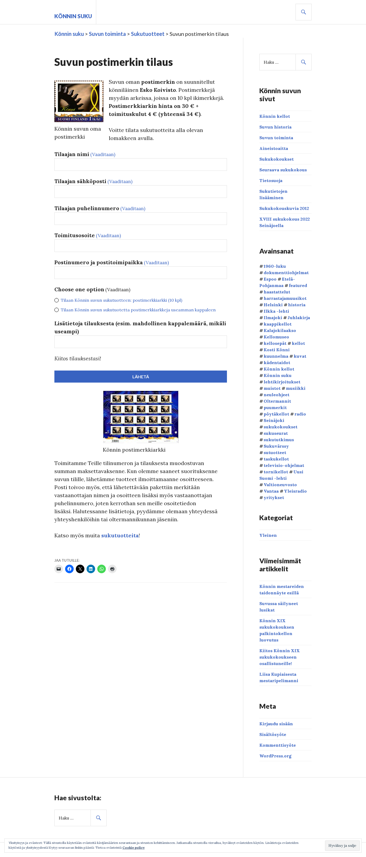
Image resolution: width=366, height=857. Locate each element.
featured (298, 285)
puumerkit (275, 407)
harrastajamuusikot (285, 298)
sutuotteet (275, 452)
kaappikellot (278, 324)
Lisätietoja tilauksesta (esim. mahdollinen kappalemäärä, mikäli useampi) (140, 327)
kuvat (300, 356)
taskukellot (276, 459)
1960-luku (275, 266)
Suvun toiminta (276, 137)
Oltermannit (277, 401)
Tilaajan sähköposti (93, 181)
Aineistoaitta (273, 148)
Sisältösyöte (272, 734)
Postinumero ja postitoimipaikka (111, 262)
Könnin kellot (274, 116)
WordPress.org (275, 755)
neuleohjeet (276, 394)
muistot (272, 388)
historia (296, 304)
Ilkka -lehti (276, 311)
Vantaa (271, 491)
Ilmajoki (273, 317)
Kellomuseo (276, 336)
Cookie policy (133, 847)
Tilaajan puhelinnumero (99, 208)
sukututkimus (279, 439)
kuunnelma (276, 356)
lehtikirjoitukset (282, 381)
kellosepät (275, 343)
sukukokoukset (280, 426)
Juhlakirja (298, 317)
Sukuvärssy (276, 446)
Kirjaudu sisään (276, 723)
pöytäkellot (276, 414)
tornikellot (276, 471)
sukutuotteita (120, 535)
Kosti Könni (277, 349)
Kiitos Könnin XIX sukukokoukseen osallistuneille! (279, 657)
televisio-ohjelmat (284, 465)
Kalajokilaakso (280, 330)
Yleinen (268, 535)
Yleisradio (295, 491)
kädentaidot (277, 362)
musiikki (295, 388)
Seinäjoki (274, 420)
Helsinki (273, 304)
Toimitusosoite (87, 235)
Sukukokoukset (276, 159)
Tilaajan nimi (84, 154)
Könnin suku (73, 16)
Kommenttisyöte (277, 745)
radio (300, 414)
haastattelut (277, 292)
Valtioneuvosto (280, 484)
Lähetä (140, 376)
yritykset (274, 497)
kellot (298, 343)
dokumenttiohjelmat (286, 272)
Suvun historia (275, 127)
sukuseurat (276, 433)
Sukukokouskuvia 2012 (284, 208)
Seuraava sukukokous (283, 169)
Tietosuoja (270, 180)
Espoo (270, 279)
